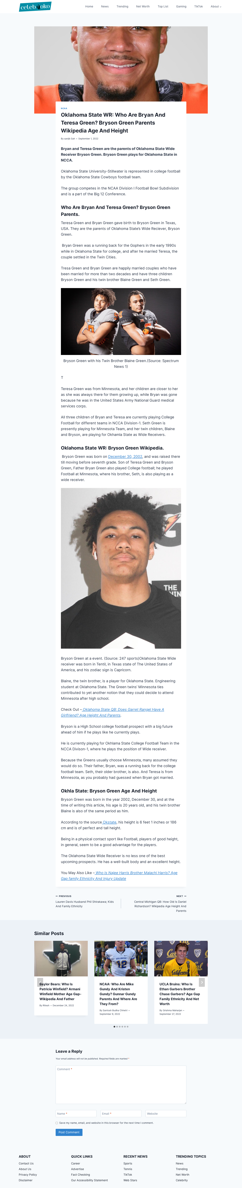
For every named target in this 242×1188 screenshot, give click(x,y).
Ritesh (46, 1005)
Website (152, 1113)
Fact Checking (80, 1174)
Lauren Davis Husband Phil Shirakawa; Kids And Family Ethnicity (85, 901)
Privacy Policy (28, 1174)
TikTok (198, 6)
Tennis (127, 1169)
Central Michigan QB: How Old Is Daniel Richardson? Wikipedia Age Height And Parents (160, 903)
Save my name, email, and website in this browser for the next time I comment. (106, 1122)
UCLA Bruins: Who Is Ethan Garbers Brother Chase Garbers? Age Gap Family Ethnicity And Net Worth (180, 994)
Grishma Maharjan (172, 1010)
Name (62, 1113)
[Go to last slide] (40, 982)
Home (89, 6)
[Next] (202, 982)
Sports (127, 1163)
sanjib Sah (69, 138)
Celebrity (182, 1180)
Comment (64, 1069)
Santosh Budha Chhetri (115, 1010)
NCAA (64, 108)
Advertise (77, 1169)
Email (106, 1113)
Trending (122, 6)
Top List (163, 6)
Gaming (181, 6)
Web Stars (130, 1180)
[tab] (114, 1026)
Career (75, 1163)
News (105, 6)
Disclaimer (25, 1180)
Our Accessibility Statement (89, 1180)
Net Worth (143, 6)
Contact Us (26, 1163)
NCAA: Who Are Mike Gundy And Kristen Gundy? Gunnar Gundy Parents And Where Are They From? (118, 994)
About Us (25, 1169)
